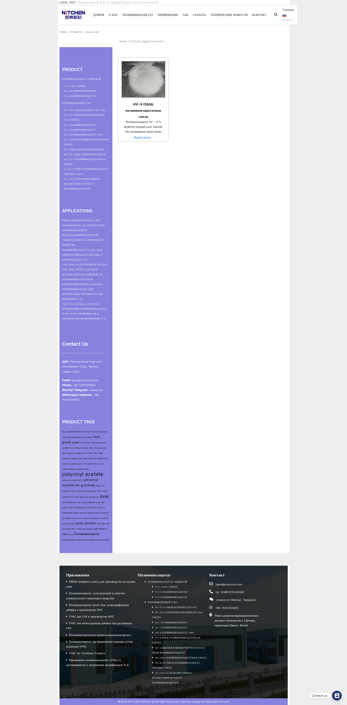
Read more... (143, 137)
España (113, 2)
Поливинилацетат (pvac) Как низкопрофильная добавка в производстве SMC (82, 255)
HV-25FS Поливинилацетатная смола (181, 657)
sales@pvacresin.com (85, 380)
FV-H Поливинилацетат (80, 96)
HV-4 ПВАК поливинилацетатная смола (143, 110)
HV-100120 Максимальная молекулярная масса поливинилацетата (82, 184)
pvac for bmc (91, 507)
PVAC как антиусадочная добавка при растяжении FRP (99, 626)
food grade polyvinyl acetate (79, 437)
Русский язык (87, 2)
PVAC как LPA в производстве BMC (85, 264)
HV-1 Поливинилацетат (80, 125)
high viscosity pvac (97, 448)
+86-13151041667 (84, 385)
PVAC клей (80, 529)
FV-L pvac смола (75, 86)
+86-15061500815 (227, 607)
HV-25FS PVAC (90, 453)
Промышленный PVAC (77, 103)
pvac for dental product (90, 513)
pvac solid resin (69, 529)
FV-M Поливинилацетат (80, 91)
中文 (102, 2)
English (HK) (129, 2)
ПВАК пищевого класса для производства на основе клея (100, 584)
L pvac (101, 464)
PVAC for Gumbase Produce (80, 304)
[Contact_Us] (337, 695)
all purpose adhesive (71, 432)
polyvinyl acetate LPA (89, 497)
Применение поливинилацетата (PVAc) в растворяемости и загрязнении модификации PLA (84, 314)
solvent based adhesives (96, 529)
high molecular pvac (79, 448)
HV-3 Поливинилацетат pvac (83, 134)
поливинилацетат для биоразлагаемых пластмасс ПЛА (85, 540)
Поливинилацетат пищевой (81, 79)
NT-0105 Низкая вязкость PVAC (85, 110)
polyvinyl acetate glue (86, 491)
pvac (105, 496)
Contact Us (75, 344)
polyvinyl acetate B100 (72, 480)
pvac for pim (76, 518)
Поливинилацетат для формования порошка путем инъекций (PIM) (82, 294)
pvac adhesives (69, 502)
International (148, 2)
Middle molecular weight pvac (75, 469)
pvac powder (86, 523)
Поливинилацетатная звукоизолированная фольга (100, 635)
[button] (276, 14)
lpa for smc (92, 464)
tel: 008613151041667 (230, 592)
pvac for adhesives (76, 507)
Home (123, 41)
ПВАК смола (67, 534)
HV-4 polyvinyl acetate (72, 453)
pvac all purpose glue (85, 502)
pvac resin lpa (103, 524)
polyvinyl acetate (82, 474)
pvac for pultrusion (91, 518)
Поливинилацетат (86, 534)
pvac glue (71, 524)
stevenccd (96, 390)
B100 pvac (86, 432)
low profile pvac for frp (77, 464)
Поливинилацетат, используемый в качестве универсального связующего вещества (95, 596)
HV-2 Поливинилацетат (80, 129)
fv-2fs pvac (86, 443)
